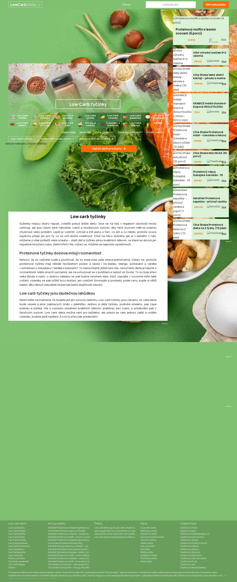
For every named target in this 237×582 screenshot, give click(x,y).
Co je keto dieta (148, 527)
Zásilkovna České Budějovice (194, 533)
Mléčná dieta (147, 552)
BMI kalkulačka (216, 4)
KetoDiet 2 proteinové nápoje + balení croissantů (71, 552)
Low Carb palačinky (17, 543)
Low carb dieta (17, 523)
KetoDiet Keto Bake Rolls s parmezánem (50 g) (70, 549)
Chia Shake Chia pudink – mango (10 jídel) (68, 567)
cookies (57, 572)
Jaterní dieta (147, 543)
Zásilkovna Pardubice (191, 555)
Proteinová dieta (149, 533)
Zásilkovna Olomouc (190, 552)
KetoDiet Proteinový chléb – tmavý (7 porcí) (69, 536)
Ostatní (11, 567)
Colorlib (52, 578)
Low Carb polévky (17, 533)
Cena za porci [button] (103, 132)
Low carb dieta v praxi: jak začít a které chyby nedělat (117, 527)
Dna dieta (145, 549)
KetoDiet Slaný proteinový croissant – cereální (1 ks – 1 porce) (71, 546)
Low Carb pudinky (17, 552)
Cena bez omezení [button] (129, 132)
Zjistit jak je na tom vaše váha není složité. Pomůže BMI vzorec (117, 533)
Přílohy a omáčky (16, 558)
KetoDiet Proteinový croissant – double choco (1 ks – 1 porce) (71, 533)
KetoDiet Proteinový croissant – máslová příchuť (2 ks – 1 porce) (71, 558)
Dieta (144, 523)
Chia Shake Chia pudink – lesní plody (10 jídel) (70, 564)
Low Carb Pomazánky (19, 546)
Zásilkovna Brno (188, 530)
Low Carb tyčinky (16, 536)
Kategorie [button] (50, 132)
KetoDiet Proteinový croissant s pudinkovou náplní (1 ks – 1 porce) (71, 539)
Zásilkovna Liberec (189, 546)
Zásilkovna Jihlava (189, 539)
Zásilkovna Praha (188, 527)
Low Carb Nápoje (16, 564)
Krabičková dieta (149, 555)
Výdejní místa (188, 523)
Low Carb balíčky (16, 527)
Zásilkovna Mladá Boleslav (193, 567)
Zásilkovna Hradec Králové (193, 543)
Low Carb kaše (15, 555)
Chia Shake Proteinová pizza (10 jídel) (66, 530)
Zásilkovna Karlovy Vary (192, 536)
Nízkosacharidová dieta (152, 536)
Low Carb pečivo (16, 549)
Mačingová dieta (149, 530)
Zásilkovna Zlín (187, 564)
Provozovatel (111, 572)
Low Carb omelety (17, 539)
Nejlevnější (69, 132)
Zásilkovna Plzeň (188, 561)
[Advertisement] (88, 37)
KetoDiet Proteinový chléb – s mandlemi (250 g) (71, 561)
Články (126, 4)
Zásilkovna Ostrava (189, 549)
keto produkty (56, 523)
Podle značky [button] (155, 132)
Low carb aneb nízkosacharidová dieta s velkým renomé (117, 536)
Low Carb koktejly (17, 530)
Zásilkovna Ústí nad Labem (193, 558)
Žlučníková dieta (149, 558)
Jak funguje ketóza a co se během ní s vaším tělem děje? (117, 530)
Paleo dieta (146, 561)
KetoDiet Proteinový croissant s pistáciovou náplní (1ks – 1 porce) (71, 527)
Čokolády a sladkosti (18, 561)
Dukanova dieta (148, 539)
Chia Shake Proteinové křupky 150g (65, 543)
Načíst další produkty (106, 148)
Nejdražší (85, 132)
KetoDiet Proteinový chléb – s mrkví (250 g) (68, 555)
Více (223, 39)
